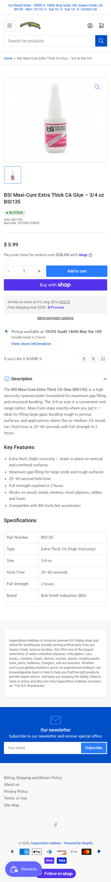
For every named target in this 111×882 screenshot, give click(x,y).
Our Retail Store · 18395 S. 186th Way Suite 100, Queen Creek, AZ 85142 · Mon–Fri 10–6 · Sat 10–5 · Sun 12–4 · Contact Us (55, 7)
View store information (31, 343)
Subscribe (93, 748)
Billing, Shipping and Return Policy (33, 777)
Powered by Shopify (78, 843)
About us (11, 784)
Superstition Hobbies (46, 843)
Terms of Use (15, 798)
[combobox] (55, 41)
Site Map (11, 805)
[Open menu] (9, 25)
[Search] (101, 40)
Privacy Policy (16, 791)
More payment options (55, 318)
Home (8, 58)
